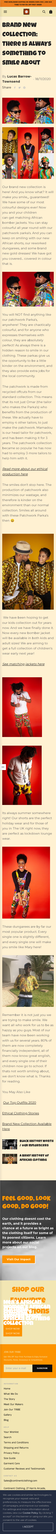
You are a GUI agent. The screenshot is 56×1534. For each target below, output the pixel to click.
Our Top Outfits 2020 (19, 1102)
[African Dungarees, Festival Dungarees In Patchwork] (28, 883)
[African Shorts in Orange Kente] (28, 707)
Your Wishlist (11, 1432)
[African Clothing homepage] (28, 153)
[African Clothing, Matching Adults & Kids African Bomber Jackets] (28, 571)
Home (7, 1389)
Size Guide (10, 1458)
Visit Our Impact (18, 1259)
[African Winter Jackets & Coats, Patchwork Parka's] (28, 289)
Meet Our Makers (13, 1404)
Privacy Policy (11, 1453)
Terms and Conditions (16, 1442)
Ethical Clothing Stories (20, 1113)
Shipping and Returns (16, 1448)
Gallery (8, 1415)
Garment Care (12, 1463)
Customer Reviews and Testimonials (24, 1469)
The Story (9, 1399)
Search (7, 1437)
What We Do (11, 1394)
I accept (28, 1526)
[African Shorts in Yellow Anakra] (28, 775)
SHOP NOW (13, 1333)
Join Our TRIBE (12, 1410)
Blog (6, 1420)
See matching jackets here (23, 664)
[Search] (43, 11)
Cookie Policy (30, 1512)
